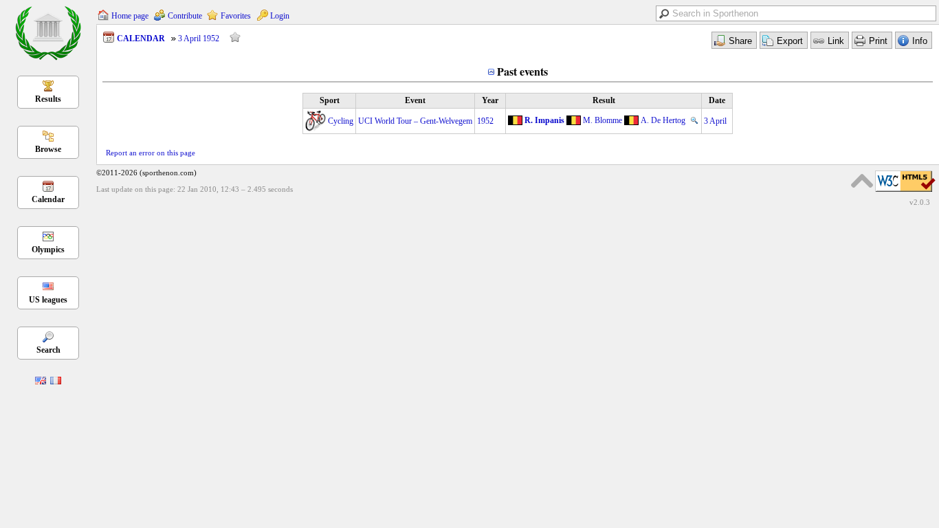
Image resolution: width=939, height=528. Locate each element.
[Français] (55, 381)
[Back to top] (862, 181)
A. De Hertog (663, 120)
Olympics (48, 249)
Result (604, 100)
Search (48, 350)
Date (717, 100)
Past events (522, 71)
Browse (48, 149)
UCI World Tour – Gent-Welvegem (415, 121)
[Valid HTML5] (905, 192)
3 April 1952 (198, 38)
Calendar (48, 199)
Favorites (236, 16)
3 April (715, 121)
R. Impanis (544, 120)
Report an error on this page (150, 152)
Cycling (340, 121)
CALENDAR (141, 38)
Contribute (185, 16)
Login (279, 16)
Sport (330, 100)
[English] (40, 381)
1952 (485, 121)
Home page (129, 16)
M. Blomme (602, 120)
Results (48, 99)
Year (490, 100)
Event (415, 100)
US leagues (48, 300)
